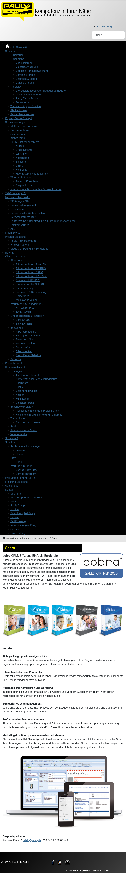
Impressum (85, 870)
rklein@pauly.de (32, 840)
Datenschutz (98, 870)
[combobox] (108, 35)
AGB (107, 870)
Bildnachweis (72, 870)
